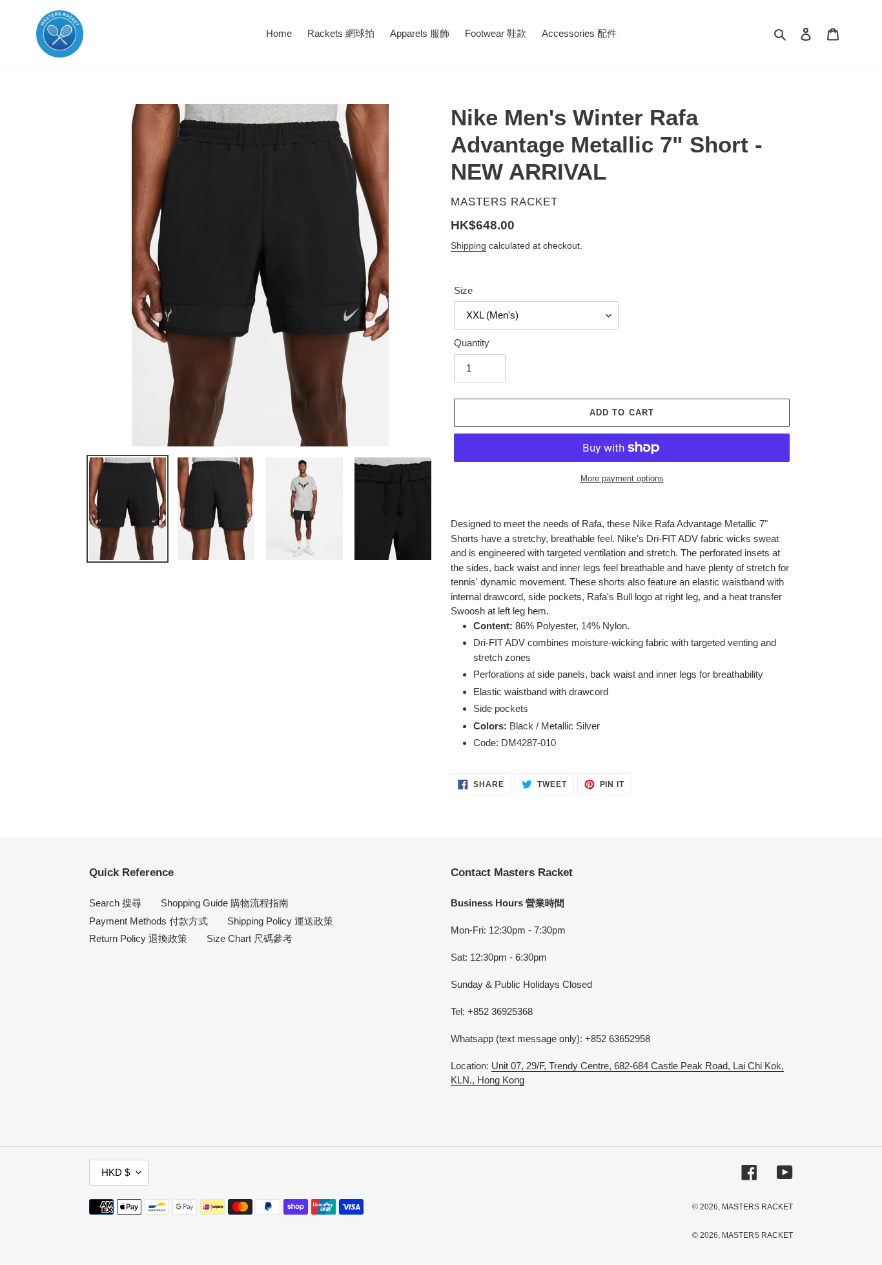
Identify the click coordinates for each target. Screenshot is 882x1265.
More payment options (622, 478)
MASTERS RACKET (757, 1206)
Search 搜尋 (115, 902)
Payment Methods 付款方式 (148, 920)
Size (463, 290)
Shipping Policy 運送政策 (280, 920)
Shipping (468, 245)
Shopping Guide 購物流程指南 (225, 902)
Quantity (471, 342)
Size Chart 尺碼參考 (249, 938)
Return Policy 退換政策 (138, 938)
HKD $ (115, 1172)
